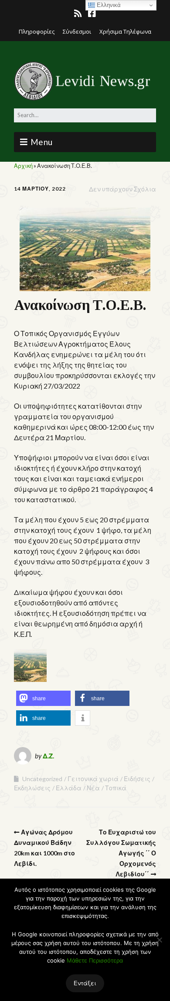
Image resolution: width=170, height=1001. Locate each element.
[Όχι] (159, 939)
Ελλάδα (69, 788)
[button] (43, 698)
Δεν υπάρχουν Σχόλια (122, 189)
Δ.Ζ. (48, 756)
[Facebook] (92, 13)
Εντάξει (85, 983)
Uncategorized (42, 778)
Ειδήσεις (137, 778)
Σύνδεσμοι (77, 31)
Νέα (93, 788)
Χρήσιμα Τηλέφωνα (125, 31)
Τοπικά (115, 788)
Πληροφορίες (36, 31)
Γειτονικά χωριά (93, 778)
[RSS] (78, 13)
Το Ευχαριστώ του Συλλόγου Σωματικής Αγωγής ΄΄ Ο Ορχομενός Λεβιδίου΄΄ (121, 853)
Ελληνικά (108, 5)
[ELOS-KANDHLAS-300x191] (30, 679)
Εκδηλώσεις (32, 788)
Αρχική (23, 165)
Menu (42, 142)
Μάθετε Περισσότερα (95, 960)
